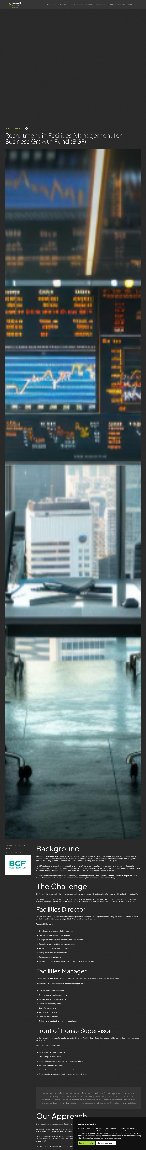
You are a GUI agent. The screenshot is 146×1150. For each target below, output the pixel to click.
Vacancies (64, 4)
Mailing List (122, 4)
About (55, 4)
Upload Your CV (76, 4)
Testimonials (100, 4)
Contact (137, 4)
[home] (15, 4)
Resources (111, 4)
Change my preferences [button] (105, 1143)
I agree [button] (81, 1143)
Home (49, 4)
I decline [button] (91, 1143)
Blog (130, 4)
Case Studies (89, 4)
